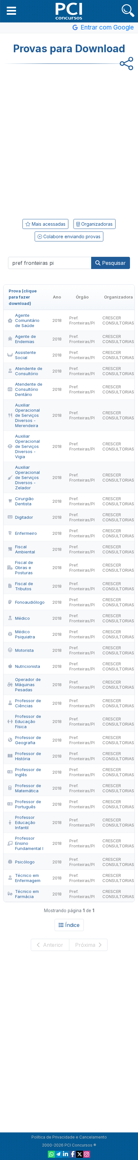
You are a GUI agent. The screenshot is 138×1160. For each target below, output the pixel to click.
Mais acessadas (47, 224)
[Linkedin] (65, 1154)
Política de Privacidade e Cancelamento (69, 1137)
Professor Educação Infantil (25, 822)
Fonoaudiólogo (30, 602)
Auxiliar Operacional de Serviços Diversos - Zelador (27, 477)
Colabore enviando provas (71, 236)
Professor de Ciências (28, 703)
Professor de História (28, 756)
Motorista (24, 650)
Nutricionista (27, 666)
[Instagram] (86, 1154)
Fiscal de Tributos (24, 586)
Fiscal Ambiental (25, 549)
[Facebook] (72, 1154)
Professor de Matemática (28, 788)
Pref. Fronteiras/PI (82, 320)
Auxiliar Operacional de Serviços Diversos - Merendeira (27, 415)
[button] (11, 10)
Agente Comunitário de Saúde (27, 320)
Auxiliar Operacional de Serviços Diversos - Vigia (27, 446)
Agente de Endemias (25, 339)
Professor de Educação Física (28, 721)
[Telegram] (58, 1154)
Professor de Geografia (28, 740)
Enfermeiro (26, 533)
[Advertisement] (69, 139)
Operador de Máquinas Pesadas (28, 684)
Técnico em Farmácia (27, 894)
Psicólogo (25, 861)
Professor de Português (28, 804)
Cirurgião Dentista (24, 501)
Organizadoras (96, 224)
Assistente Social (25, 355)
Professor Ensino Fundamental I (29, 843)
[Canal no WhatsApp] (51, 1154)
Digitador (24, 517)
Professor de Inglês (28, 772)
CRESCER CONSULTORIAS (118, 320)
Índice (72, 925)
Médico (22, 618)
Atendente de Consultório (28, 371)
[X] (79, 1154)
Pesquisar (113, 263)
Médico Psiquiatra (25, 634)
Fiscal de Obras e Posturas (24, 567)
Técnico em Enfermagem (27, 878)
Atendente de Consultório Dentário (28, 389)
